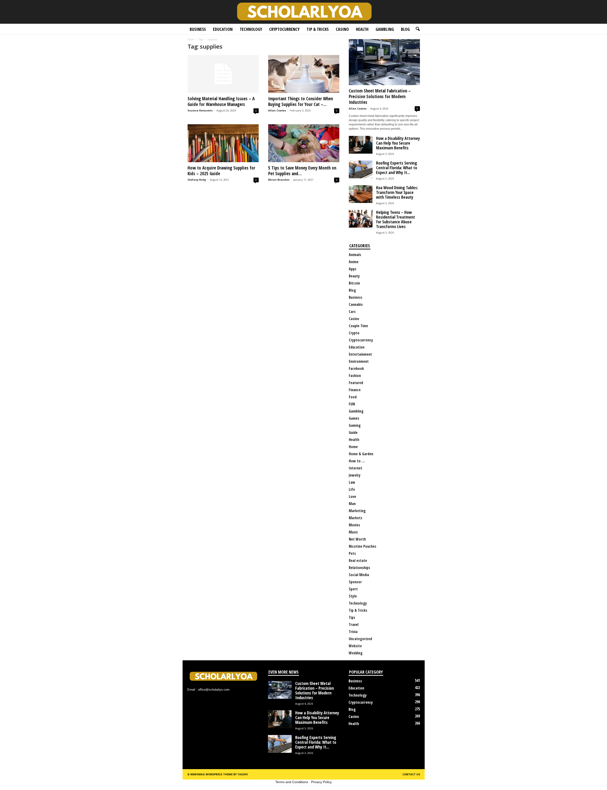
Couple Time (358, 325)
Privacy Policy (321, 782)
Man (352, 503)
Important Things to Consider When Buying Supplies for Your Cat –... (300, 101)
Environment (359, 361)
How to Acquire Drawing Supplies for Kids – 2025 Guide (221, 171)
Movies (354, 525)
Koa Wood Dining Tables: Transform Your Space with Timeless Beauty (397, 192)
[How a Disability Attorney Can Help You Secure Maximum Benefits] (280, 719)
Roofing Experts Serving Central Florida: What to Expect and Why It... (396, 167)
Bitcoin (354, 283)
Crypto (354, 332)
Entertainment (360, 354)
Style (353, 596)
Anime (354, 261)
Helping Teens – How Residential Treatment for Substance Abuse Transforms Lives (395, 219)
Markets (355, 517)
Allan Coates (277, 110)
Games (354, 418)
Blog (405, 29)
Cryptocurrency (284, 29)
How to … (357, 461)
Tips (352, 617)
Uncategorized (360, 638)
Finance (355, 389)
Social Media (359, 574)
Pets (352, 553)
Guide (353, 432)
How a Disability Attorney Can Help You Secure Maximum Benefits (398, 143)
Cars (352, 311)
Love (352, 496)
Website (355, 645)
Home (191, 39)
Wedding (356, 653)
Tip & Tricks (318, 29)
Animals (355, 254)
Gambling (385, 29)
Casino (342, 29)
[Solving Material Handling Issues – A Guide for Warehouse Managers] (223, 74)
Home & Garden (361, 453)
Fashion (355, 375)
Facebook (356, 368)
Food (353, 397)
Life (352, 489)
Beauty (354, 276)
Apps (352, 268)
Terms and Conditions (291, 782)
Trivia (353, 631)
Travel (354, 624)
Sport (353, 589)
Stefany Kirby (197, 179)
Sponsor (355, 581)
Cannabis (356, 304)
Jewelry (354, 475)
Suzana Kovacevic (200, 110)
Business (198, 29)
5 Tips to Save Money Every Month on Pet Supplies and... (302, 171)
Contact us (411, 774)
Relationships (359, 567)
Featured (356, 382)
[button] (417, 29)
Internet (355, 468)
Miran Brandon (279, 179)
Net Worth (357, 539)
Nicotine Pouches (362, 546)
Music (353, 532)
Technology (251, 29)
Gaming (355, 425)
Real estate (358, 560)
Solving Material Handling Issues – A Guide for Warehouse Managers (221, 101)
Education (223, 29)
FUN (352, 404)
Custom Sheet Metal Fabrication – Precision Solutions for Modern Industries (380, 96)
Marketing (357, 510)
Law (352, 482)
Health (362, 29)
